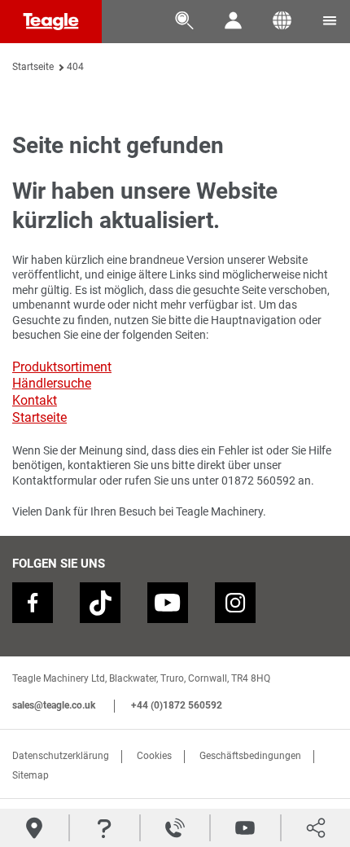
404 (75, 66)
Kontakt (34, 400)
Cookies (154, 755)
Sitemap (30, 775)
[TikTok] (100, 602)
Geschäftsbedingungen (250, 755)
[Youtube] (167, 602)
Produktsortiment (62, 367)
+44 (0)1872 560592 (176, 705)
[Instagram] (235, 602)
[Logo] (51, 21)
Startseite (33, 66)
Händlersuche (51, 383)
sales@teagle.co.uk (53, 705)
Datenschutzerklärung (60, 755)
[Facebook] (32, 602)
